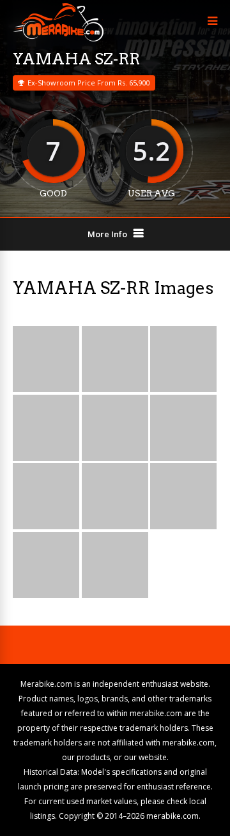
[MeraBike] (58, 38)
